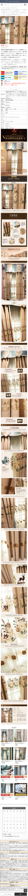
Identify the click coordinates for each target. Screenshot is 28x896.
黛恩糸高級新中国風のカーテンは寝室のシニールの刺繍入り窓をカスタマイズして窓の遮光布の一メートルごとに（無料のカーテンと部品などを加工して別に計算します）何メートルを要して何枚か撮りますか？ (13, 12)
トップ (2, 8)
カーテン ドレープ (10, 8)
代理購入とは (6, 81)
